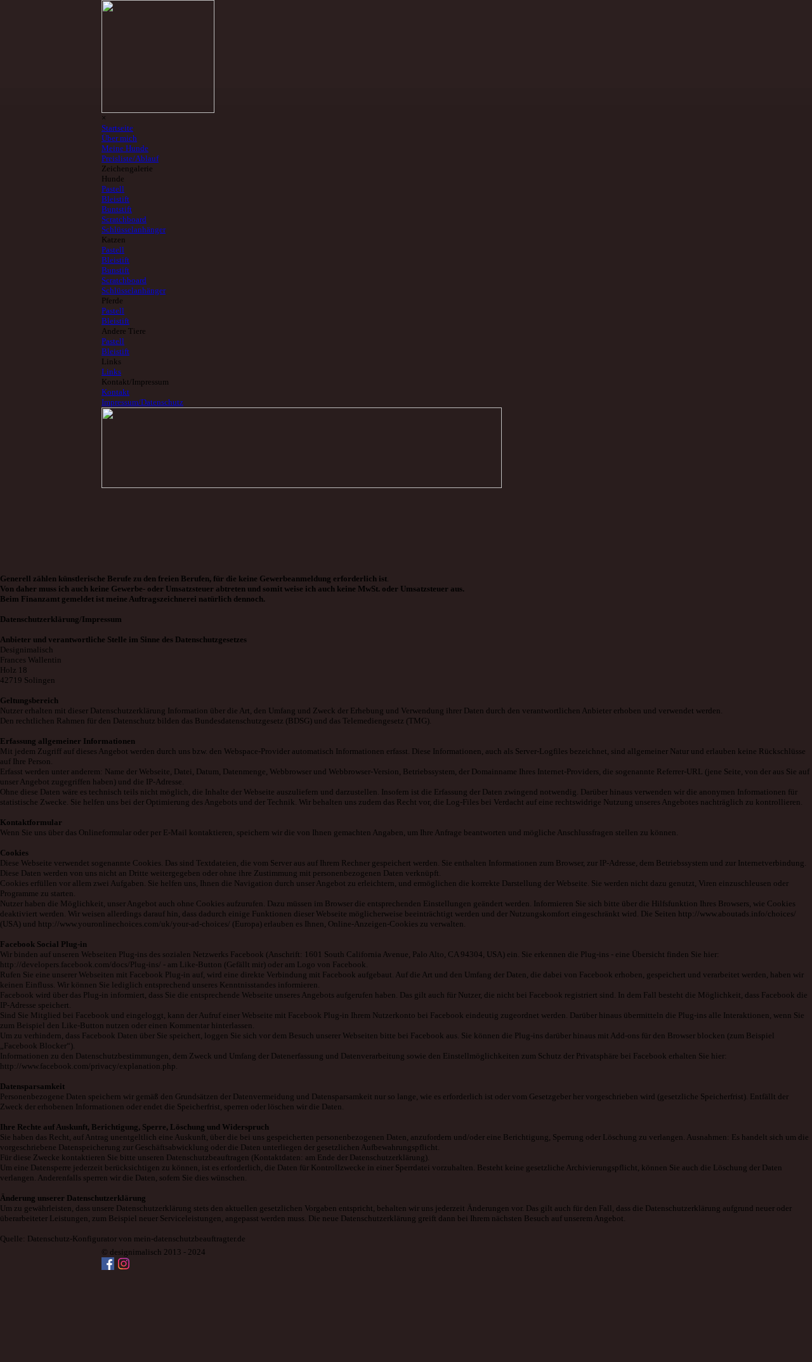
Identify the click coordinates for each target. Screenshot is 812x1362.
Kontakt (115, 392)
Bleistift (115, 351)
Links (111, 371)
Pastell (113, 341)
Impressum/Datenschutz (142, 402)
